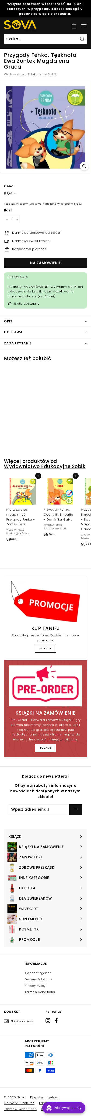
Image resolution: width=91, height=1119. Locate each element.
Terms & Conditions (40, 992)
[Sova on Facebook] (56, 1020)
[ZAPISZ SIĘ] (75, 809)
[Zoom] (84, 166)
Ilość (8, 210)
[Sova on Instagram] (48, 1020)
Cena (9, 186)
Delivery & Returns (38, 979)
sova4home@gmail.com (57, 739)
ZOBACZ (45, 648)
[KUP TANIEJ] (45, 601)
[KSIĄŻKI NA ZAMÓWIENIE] (45, 686)
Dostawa (35, 204)
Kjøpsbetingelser (38, 973)
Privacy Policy (35, 986)
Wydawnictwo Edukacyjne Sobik (30, 74)
